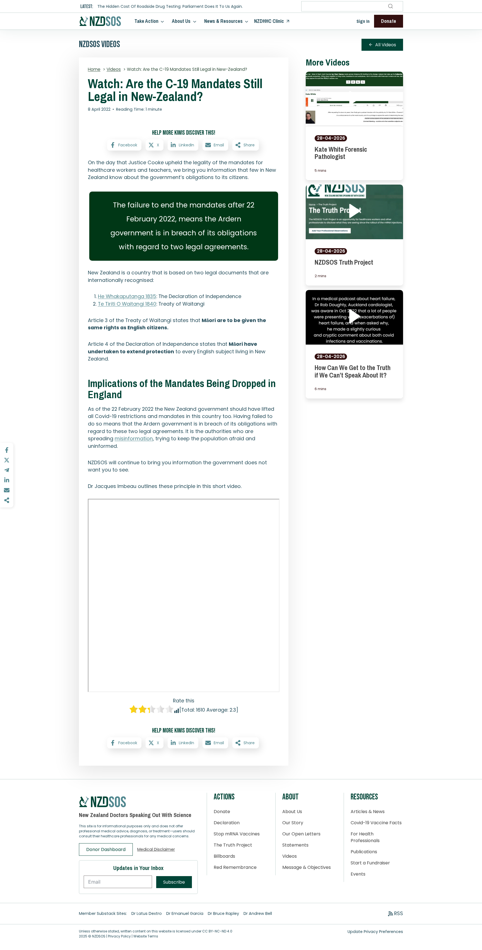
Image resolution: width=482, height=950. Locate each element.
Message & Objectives (306, 867)
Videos (289, 856)
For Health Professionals (365, 837)
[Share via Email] (7, 490)
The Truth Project (233, 845)
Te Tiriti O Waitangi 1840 (127, 303)
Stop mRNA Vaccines (237, 834)
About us (181, 21)
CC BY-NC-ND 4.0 (217, 931)
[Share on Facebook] (7, 450)
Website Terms (145, 936)
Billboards (224, 856)
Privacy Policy (119, 936)
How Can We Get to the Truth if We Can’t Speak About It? (353, 371)
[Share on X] (7, 460)
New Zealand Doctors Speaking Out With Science (135, 815)
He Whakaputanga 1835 (127, 296)
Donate (222, 811)
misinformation (134, 438)
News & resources (223, 21)
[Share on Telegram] (7, 470)
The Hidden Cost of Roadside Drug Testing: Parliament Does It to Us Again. (170, 6)
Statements (295, 845)
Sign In (363, 21)
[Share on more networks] (7, 500)
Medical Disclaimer (156, 849)
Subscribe (174, 882)
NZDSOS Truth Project (344, 262)
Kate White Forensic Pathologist (341, 153)
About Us (292, 811)
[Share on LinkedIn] (7, 480)
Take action (146, 21)
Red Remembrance (235, 867)
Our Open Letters (301, 834)
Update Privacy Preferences (375, 931)
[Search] (390, 6)
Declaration (227, 823)
